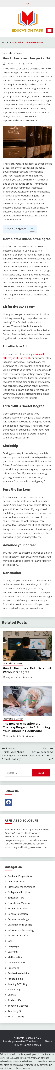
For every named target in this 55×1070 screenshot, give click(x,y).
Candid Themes (32, 1045)
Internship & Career (13, 53)
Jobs (10, 941)
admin (29, 63)
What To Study (16, 1016)
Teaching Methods (18, 1005)
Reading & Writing (18, 984)
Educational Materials (19, 903)
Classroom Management (21, 887)
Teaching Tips (15, 1011)
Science (12, 994)
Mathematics (15, 957)
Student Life (14, 1000)
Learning (13, 951)
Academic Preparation (20, 876)
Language (13, 946)
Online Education (17, 962)
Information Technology (21, 930)
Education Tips (16, 897)
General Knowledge (18, 919)
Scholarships (15, 989)
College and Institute (19, 892)
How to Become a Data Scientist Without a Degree (27, 670)
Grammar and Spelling (20, 924)
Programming (15, 978)
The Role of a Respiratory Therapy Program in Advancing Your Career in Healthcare (26, 727)
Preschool (13, 968)
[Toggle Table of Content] (31, 229)
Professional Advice (18, 973)
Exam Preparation (17, 908)
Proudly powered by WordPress (20, 1041)
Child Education (16, 881)
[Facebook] (8, 802)
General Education (18, 914)
